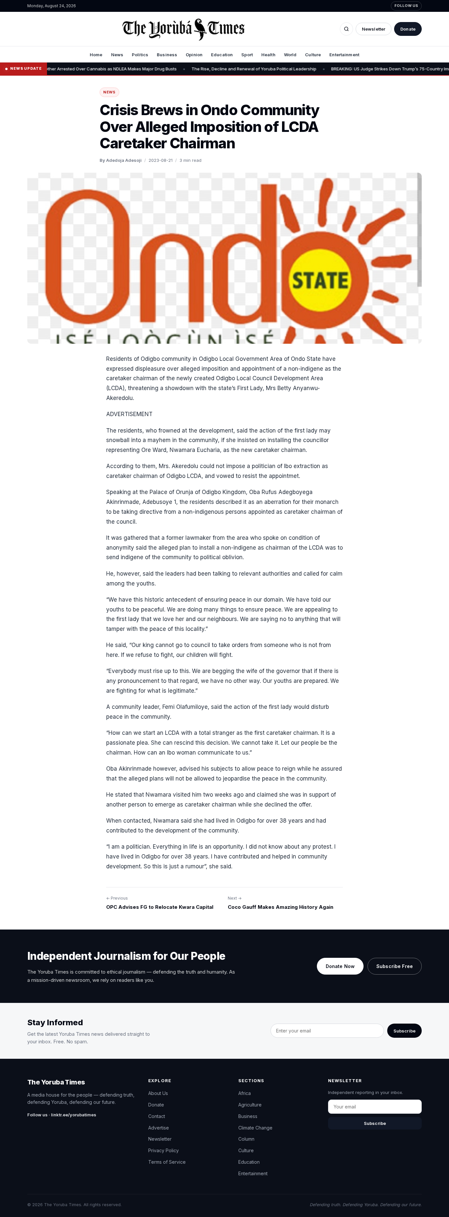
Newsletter (373, 29)
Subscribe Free (394, 966)
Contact (156, 1116)
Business (167, 54)
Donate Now (340, 966)
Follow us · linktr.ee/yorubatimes (61, 1114)
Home (96, 54)
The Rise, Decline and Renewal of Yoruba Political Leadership (229, 68)
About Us (158, 1093)
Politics (140, 54)
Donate (407, 29)
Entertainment (344, 54)
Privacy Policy (163, 1150)
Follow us (406, 5)
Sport (247, 54)
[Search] (346, 29)
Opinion (194, 54)
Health (268, 54)
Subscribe (404, 1030)
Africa (244, 1093)
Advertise (158, 1127)
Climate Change (255, 1127)
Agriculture (250, 1104)
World (290, 54)
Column (246, 1139)
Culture (313, 54)
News (117, 54)
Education (222, 54)
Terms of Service (167, 1162)
